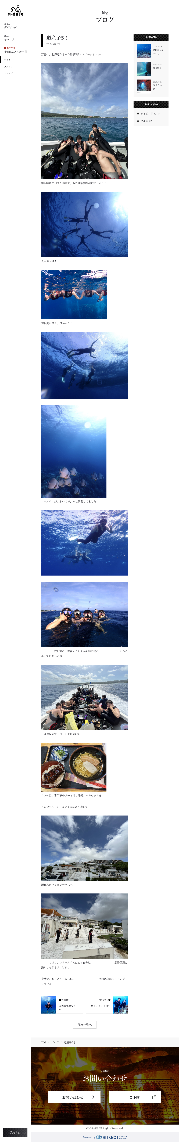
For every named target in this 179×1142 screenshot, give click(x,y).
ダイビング (151, 113)
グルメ (148, 121)
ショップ (8, 73)
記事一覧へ (85, 1025)
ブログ (7, 59)
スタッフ (8, 66)
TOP (43, 1042)
